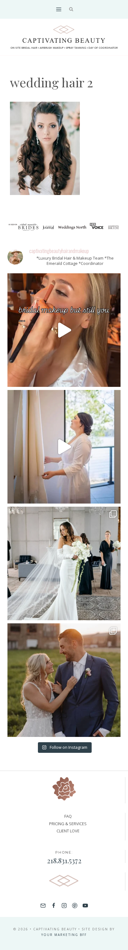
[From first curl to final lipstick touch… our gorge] (64, 680)
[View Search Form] (71, 9)
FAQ (68, 816)
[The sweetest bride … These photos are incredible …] (64, 563)
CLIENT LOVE (68, 831)
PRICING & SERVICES (68, 823)
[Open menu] (58, 9)
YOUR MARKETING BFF (64, 935)
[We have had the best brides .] (64, 447)
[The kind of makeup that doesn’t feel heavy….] (64, 330)
